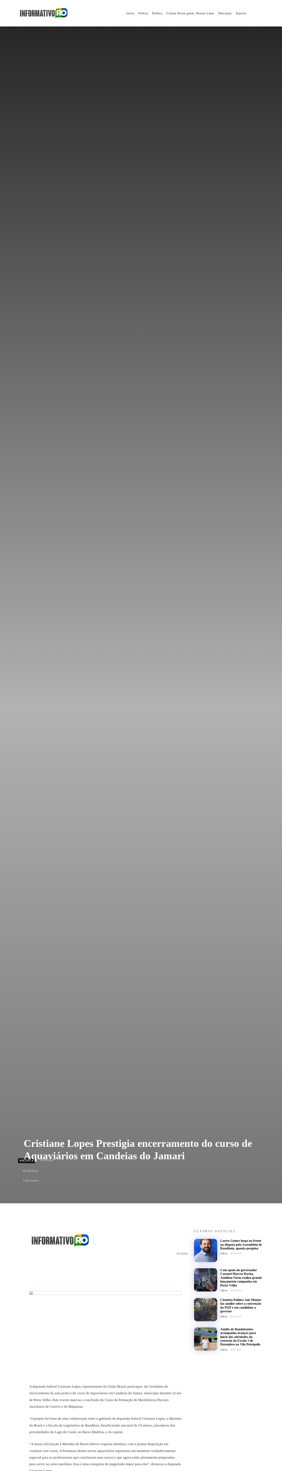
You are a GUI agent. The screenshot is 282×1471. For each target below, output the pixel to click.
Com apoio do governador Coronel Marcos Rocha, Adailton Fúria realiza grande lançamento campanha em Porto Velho (241, 1277)
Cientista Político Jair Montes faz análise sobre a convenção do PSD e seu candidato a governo (240, 1305)
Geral (224, 1253)
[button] (259, 13)
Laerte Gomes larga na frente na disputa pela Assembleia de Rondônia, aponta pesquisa (241, 1244)
